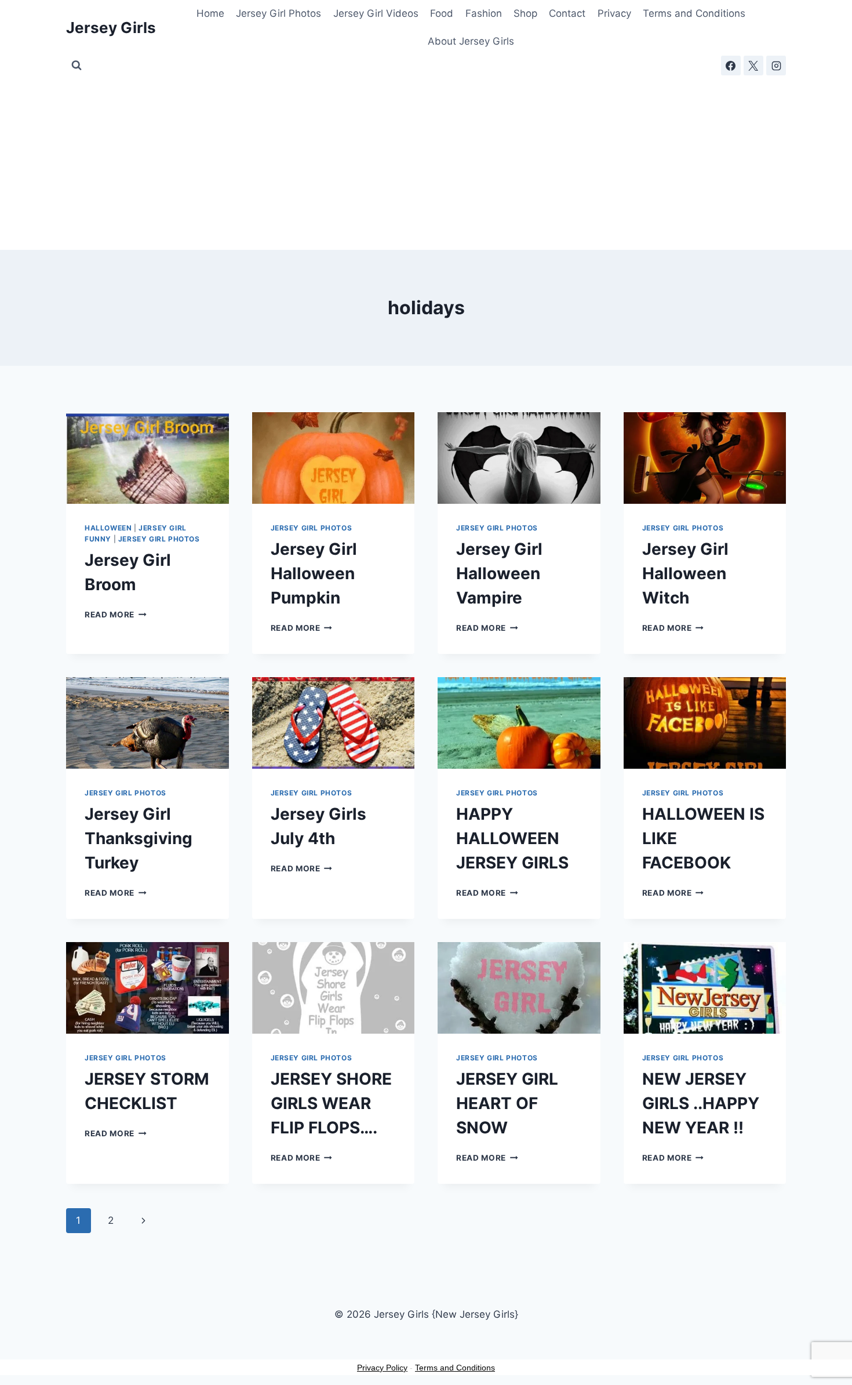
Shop (525, 13)
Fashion (483, 13)
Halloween (108, 528)
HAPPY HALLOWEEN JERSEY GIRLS (512, 838)
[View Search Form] (76, 65)
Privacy (614, 13)
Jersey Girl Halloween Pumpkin (314, 573)
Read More (116, 614)
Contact (567, 13)
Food (441, 13)
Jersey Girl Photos (278, 13)
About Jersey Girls (471, 41)
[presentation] (147, 458)
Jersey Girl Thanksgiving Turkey (138, 838)
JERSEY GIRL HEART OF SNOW (507, 1103)
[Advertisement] (426, 163)
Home (210, 13)
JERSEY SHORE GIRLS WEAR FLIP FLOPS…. (331, 1103)
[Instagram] (776, 65)
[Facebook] (731, 65)
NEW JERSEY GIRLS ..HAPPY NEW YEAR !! (700, 1103)
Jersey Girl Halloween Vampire (499, 573)
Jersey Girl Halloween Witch (685, 573)
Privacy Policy (382, 1367)
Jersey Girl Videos (375, 13)
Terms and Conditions (694, 13)
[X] (753, 65)
